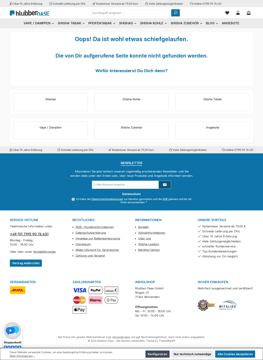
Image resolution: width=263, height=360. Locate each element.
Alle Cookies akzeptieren (235, 354)
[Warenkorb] (248, 12)
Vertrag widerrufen (26, 263)
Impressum (83, 244)
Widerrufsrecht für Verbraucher (97, 250)
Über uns (144, 238)
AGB (165, 199)
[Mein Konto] (237, 12)
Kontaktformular (44, 251)
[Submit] (165, 185)
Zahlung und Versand (90, 255)
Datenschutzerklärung (91, 233)
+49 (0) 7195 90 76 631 (29, 234)
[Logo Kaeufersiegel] (207, 305)
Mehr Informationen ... (22, 355)
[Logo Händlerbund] (228, 305)
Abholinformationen (151, 233)
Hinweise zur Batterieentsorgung (98, 238)
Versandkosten (121, 337)
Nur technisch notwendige (192, 354)
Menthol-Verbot (149, 250)
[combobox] (130, 12)
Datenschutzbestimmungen (107, 199)
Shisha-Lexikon (148, 244)
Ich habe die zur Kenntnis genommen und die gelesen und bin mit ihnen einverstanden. (133, 201)
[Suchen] (175, 12)
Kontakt (143, 227)
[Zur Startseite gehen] (29, 12)
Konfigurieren (157, 354)
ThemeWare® (167, 340)
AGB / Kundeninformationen (95, 227)
